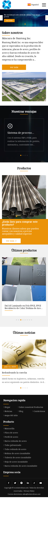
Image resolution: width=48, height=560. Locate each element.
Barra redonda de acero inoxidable (21, 466)
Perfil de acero (11, 437)
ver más (9, 20)
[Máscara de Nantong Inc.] (10, 4)
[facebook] (9, 483)
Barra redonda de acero (16, 441)
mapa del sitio (11, 415)
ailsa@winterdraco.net (31, 494)
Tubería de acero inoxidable (18, 457)
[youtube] (41, 483)
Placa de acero (11, 432)
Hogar (7, 407)
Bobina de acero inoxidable (17, 453)
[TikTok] (34, 483)
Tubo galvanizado (13, 445)
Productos (38, 407)
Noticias (8, 411)
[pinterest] (21, 483)
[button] (22, 24)
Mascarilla (9, 428)
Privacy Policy (29, 491)
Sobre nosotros (26, 407)
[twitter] (15, 483)
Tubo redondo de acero (15, 449)
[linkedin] (28, 483)
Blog (21, 411)
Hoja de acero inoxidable (16, 461)
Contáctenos (39, 411)
